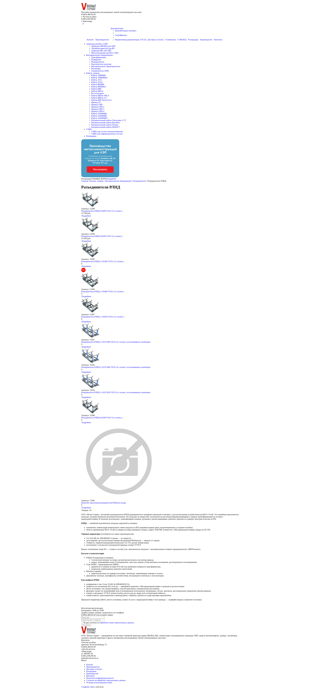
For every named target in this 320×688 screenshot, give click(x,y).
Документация (117, 28)
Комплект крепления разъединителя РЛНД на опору (103, 503)
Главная (84, 181)
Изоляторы (96, 69)
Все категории (97, 93)
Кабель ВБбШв (97, 84)
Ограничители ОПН (100, 71)
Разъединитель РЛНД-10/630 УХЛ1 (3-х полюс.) (101, 236)
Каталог (90, 40)
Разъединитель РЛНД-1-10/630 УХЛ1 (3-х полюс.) (102, 317)
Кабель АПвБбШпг (99, 118)
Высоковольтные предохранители (105, 66)
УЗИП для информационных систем (106, 134)
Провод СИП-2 (97, 107)
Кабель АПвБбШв (99, 114)
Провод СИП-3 (97, 109)
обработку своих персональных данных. (117, 623)
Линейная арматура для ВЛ (102, 48)
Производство (206, 40)
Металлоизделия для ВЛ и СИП (104, 53)
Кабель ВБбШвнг (98, 87)
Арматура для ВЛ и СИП (97, 44)
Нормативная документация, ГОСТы (131, 40)
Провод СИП (97, 105)
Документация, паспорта (125, 31)
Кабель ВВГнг (97, 91)
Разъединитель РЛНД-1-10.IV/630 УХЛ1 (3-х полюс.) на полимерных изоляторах (115, 392)
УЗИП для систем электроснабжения (107, 131)
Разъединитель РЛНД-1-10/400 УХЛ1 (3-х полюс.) (102, 291)
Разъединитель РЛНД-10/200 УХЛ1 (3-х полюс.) (101, 418)
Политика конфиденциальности (100, 678)
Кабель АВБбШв (98, 75)
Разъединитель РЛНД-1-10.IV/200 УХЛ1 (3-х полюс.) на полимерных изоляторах (115, 342)
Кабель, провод (92, 73)
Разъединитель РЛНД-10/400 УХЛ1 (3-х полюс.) (101, 211)
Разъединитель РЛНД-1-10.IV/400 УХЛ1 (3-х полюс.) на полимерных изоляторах (115, 367)
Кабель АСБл (97, 82)
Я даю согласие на (109, 623)
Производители (102, 40)
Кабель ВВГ (96, 89)
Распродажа (193, 40)
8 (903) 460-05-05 (8, 1)
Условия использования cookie (99, 683)
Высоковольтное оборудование (99, 55)
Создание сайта (87, 687)
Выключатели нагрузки (101, 64)
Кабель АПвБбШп (99, 116)
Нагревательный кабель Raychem (105, 122)
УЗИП (89, 129)
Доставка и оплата (156, 40)
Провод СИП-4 (97, 111)
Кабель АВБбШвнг (99, 78)
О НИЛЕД (182, 40)
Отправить (86, 625)
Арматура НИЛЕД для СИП (103, 46)
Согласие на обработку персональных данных (106, 680)
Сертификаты (121, 35)
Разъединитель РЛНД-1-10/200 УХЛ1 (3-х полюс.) (102, 261)
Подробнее (111, 179)
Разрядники (96, 60)
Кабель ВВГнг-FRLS (100, 96)
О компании (170, 40)
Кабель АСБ (96, 80)
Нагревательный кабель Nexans (104, 125)
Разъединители (97, 62)
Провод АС (96, 102)
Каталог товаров (97, 181)
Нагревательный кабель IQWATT (105, 127)
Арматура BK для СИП (101, 51)
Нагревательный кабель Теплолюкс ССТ (108, 120)
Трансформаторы (98, 57)
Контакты (218, 40)
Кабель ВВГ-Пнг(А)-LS (101, 100)
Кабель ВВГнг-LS (98, 98)
